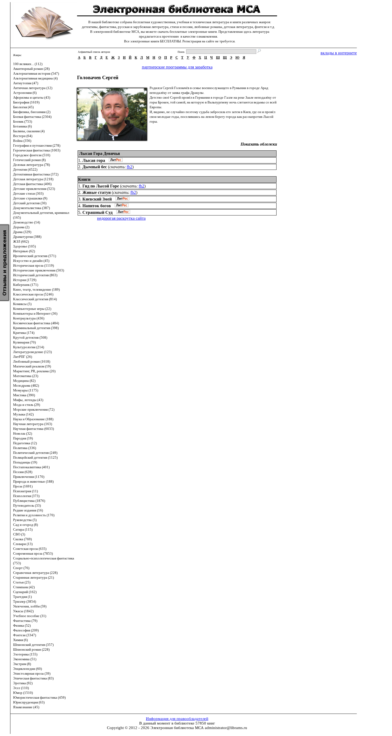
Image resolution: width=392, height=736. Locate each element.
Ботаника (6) (22, 126)
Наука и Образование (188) (33, 419)
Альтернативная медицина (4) (35, 78)
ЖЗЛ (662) (21, 241)
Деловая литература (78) (31, 165)
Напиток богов (96, 205)
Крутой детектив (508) (30, 337)
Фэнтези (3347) (24, 635)
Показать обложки (259, 144)
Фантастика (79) (25, 621)
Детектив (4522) (25, 169)
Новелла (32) (22, 433)
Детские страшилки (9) (30, 198)
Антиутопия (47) (25, 83)
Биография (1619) (26, 102)
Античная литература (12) (32, 88)
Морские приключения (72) (33, 409)
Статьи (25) (21, 582)
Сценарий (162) (25, 592)
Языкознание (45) (26, 707)
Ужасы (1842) (23, 611)
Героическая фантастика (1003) (36, 150)
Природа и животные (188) (33, 481)
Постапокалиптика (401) (31, 467)
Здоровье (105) (24, 246)
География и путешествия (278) (36, 145)
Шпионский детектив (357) (33, 645)
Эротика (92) (23, 683)
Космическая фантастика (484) (36, 323)
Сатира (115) (23, 529)
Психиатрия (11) (25, 491)
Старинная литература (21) (33, 577)
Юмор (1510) (23, 693)
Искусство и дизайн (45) (31, 261)
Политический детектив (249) (35, 453)
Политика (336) (24, 448)
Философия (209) (26, 630)
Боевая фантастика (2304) (32, 117)
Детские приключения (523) (34, 189)
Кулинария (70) (24, 342)
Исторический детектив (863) (35, 275)
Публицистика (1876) (29, 501)
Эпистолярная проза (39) (31, 673)
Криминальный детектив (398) (36, 328)
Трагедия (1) (22, 597)
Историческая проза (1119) (33, 265)
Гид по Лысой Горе (100, 186)
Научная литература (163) (32, 424)
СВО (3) (19, 534)
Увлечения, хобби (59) (29, 606)
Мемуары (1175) (25, 390)
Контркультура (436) (28, 318)
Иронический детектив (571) (34, 256)
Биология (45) (23, 107)
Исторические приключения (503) (38, 270)
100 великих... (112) (27, 64)
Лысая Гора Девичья (99, 153)
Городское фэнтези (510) (31, 155)
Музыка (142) (23, 414)
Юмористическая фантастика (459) (39, 697)
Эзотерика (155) (25, 654)
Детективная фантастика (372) (35, 174)
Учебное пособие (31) (29, 616)
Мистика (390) (24, 395)
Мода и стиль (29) (26, 405)
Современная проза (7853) (33, 553)
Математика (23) (25, 376)
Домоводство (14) (26, 222)
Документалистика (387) (31, 208)
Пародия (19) (23, 438)
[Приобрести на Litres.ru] (114, 160)
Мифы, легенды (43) (28, 400)
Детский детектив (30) (29, 203)
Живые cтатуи (96, 192)
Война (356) (22, 141)
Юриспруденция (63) (29, 702)
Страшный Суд (97, 212)
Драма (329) (22, 232)
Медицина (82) (24, 381)
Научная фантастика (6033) (33, 429)
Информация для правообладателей (177, 719)
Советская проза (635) (29, 549)
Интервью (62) (24, 251)
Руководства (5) (25, 520)
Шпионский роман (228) (31, 649)
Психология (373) (26, 496)
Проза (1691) (23, 486)
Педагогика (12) (25, 443)
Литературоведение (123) (32, 352)
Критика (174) (23, 333)
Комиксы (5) (22, 304)
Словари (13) (23, 544)
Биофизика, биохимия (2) (31, 112)
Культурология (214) (28, 347)
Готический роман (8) (29, 160)
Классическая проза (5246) (33, 294)
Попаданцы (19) (25, 462)
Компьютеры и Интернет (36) (35, 313)
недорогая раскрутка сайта (121, 218)
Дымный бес (94, 167)
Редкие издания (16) (28, 510)
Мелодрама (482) (26, 385)
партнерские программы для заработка (177, 67)
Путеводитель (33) (27, 505)
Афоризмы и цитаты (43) (31, 97)
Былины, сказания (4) (29, 131)
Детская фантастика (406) (32, 184)
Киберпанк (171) (25, 285)
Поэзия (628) (22, 472)
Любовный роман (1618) (31, 361)
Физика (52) (22, 625)
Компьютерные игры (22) (32, 309)
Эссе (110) (21, 688)
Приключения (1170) (28, 477)
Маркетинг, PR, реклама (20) (34, 371)
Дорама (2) (21, 227)
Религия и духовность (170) (33, 515)
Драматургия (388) (27, 237)
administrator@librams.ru (226, 728)
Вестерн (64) (22, 136)
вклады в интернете (339, 53)
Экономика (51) (24, 659)
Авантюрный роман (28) (31, 69)
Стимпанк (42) (24, 587)
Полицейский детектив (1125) (35, 457)
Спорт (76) (21, 568)
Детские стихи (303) (28, 193)
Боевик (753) (22, 121)
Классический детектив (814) (35, 299)
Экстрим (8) (22, 664)
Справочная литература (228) (35, 573)
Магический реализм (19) (32, 366)
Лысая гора (93, 160)
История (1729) (24, 280)
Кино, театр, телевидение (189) (36, 289)
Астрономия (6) (25, 93)
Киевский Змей (97, 199)
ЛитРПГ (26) (22, 357)
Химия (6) (20, 640)
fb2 (129, 167)
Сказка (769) (22, 539)
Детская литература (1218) (33, 179)
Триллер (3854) (24, 601)
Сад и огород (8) (25, 525)
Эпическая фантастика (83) (33, 678)
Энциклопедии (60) (27, 669)
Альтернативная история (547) (36, 73)
